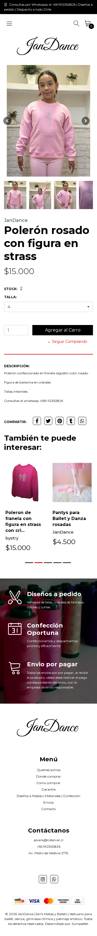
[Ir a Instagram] (43, 879)
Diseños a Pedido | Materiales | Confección (48, 796)
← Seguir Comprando (67, 341)
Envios (48, 802)
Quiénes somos (48, 770)
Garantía (48, 789)
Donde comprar (48, 776)
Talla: (10, 297)
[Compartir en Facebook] (37, 421)
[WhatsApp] (54, 879)
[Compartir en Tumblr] (71, 421)
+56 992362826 (48, 846)
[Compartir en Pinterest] (59, 421)
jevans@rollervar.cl (48, 840)
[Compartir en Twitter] (48, 421)
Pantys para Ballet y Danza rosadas (69, 518)
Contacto (48, 809)
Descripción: (16, 366)
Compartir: (15, 422)
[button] (7, 121)
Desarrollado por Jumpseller (66, 924)
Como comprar (48, 783)
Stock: (10, 289)
